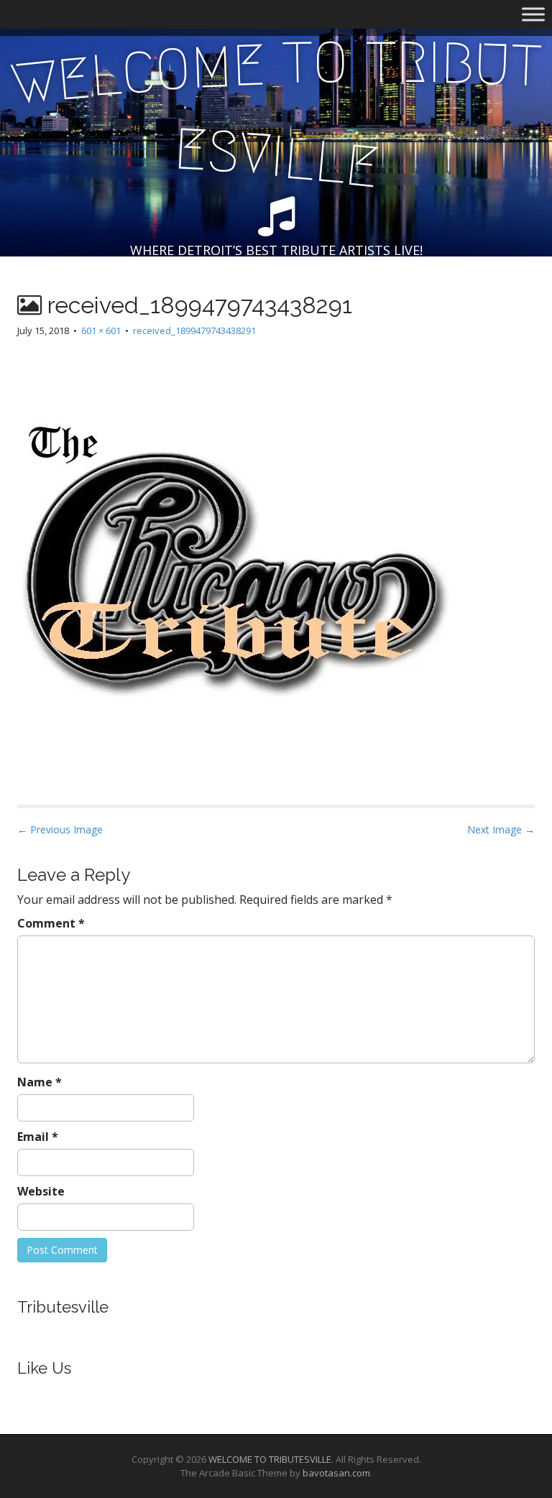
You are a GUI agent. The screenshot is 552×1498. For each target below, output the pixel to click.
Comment (51, 923)
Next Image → (501, 829)
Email (37, 1137)
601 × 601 (101, 330)
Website (41, 1191)
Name (39, 1082)
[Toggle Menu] (533, 14)
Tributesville (63, 1307)
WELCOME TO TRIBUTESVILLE (269, 1459)
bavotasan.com (336, 1472)
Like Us (44, 1368)
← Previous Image (60, 829)
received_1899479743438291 (194, 330)
